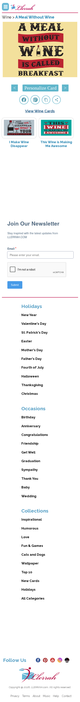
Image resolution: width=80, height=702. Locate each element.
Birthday (28, 417)
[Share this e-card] (56, 100)
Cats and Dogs (33, 555)
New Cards (30, 581)
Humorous (29, 528)
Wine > (8, 17)
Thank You (29, 478)
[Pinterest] (46, 659)
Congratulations (34, 435)
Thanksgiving (32, 385)
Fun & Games (32, 546)
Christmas (29, 394)
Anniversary (30, 426)
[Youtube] (53, 659)
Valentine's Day (33, 324)
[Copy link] (46, 100)
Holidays (28, 589)
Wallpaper (30, 563)
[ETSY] (68, 659)
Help (56, 696)
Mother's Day (32, 350)
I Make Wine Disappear (19, 144)
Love (25, 537)
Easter (26, 341)
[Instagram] (60, 659)
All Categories (32, 598)
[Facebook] (39, 659)
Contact (66, 696)
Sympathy (29, 470)
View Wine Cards (40, 111)
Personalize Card (40, 87)
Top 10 (26, 572)
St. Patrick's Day (34, 332)
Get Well (28, 452)
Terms (26, 696)
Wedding (28, 496)
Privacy (14, 696)
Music (46, 696)
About (36, 696)
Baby (25, 487)
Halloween (30, 376)
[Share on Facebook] (24, 99)
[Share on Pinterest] (35, 99)
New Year (29, 315)
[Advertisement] (40, 182)
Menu (5, 7)
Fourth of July (32, 367)
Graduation (30, 461)
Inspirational (31, 519)
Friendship (29, 443)
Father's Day (31, 359)
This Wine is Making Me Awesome (56, 144)
